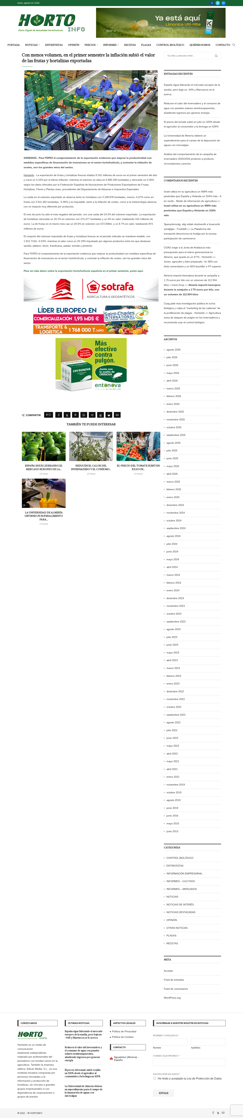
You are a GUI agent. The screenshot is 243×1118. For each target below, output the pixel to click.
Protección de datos (166, 1074)
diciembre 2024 (175, 505)
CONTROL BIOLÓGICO (170, 45)
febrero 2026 (174, 396)
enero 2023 (173, 683)
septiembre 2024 (176, 528)
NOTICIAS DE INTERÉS (180, 904)
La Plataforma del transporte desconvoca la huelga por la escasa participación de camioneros (190, 234)
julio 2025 (172, 450)
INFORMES (110, 45)
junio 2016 (172, 815)
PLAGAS (146, 45)
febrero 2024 (174, 582)
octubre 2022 (174, 706)
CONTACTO (223, 45)
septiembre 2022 (176, 714)
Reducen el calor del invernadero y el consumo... (91, 467)
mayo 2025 (173, 466)
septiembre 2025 (176, 435)
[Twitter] (218, 3)
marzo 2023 (173, 668)
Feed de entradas (174, 979)
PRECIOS (90, 45)
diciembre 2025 (175, 411)
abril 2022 (172, 753)
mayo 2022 (173, 745)
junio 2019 (172, 808)
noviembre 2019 (176, 784)
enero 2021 (173, 776)
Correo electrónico (166, 1055)
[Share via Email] (117, 415)
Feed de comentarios (176, 988)
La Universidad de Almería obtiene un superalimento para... (44, 516)
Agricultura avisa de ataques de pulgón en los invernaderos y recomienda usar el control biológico (192, 317)
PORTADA (13, 45)
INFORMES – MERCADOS (182, 889)
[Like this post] (49, 415)
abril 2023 (172, 660)
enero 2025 (173, 497)
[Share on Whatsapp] (83, 415)
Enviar (163, 1093)
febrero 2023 (174, 675)
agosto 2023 (174, 629)
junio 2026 (172, 365)
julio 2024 (172, 543)
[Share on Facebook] (58, 415)
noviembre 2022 (176, 699)
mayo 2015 (173, 823)
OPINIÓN (73, 45)
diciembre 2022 (175, 691)
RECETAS (130, 45)
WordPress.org (172, 997)
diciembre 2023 (175, 598)
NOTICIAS (31, 45)
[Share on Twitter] (67, 415)
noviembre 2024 (176, 512)
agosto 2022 (174, 722)
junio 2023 (172, 644)
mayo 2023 (173, 652)
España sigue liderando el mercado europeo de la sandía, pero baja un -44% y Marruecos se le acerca (192, 89)
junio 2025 (172, 458)
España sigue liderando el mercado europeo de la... (44, 467)
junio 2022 (172, 737)
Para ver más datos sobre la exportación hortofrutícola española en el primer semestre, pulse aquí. (84, 270)
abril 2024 (172, 567)
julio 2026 (172, 357)
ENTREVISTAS (54, 45)
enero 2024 (173, 590)
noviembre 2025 (176, 419)
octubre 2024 (174, 520)
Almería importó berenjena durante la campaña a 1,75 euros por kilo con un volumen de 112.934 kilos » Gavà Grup (191, 280)
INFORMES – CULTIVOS (181, 881)
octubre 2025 (174, 427)
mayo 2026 (173, 373)
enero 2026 (173, 404)
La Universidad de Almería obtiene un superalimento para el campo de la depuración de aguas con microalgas (192, 140)
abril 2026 (172, 380)
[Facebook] (212, 3)
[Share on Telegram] (92, 415)
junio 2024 (172, 551)
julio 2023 (172, 637)
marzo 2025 (173, 481)
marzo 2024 (173, 574)
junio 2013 (172, 831)
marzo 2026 (173, 388)
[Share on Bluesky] (108, 415)
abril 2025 (172, 473)
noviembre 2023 (176, 605)
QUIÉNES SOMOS (199, 45)
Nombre (157, 1047)
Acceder (168, 970)
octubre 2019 (174, 792)
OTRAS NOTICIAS (177, 927)
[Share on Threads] (100, 415)
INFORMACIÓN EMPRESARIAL (184, 873)
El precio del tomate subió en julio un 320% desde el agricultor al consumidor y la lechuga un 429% (83, 1073)
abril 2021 (172, 769)
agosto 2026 (174, 349)
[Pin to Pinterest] (75, 415)
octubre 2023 (174, 613)
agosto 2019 (174, 800)
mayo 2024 (173, 559)
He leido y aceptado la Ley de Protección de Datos (190, 1078)
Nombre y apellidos (166, 1035)
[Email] (223, 3)
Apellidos (195, 1047)
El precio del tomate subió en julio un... (138, 467)
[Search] (234, 44)
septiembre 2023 (176, 621)
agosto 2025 (174, 442)
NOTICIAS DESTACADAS (181, 912)
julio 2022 (172, 730)
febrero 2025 (174, 489)
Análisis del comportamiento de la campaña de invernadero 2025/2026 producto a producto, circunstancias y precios (190, 159)
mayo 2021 (173, 761)
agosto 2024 (174, 536)
